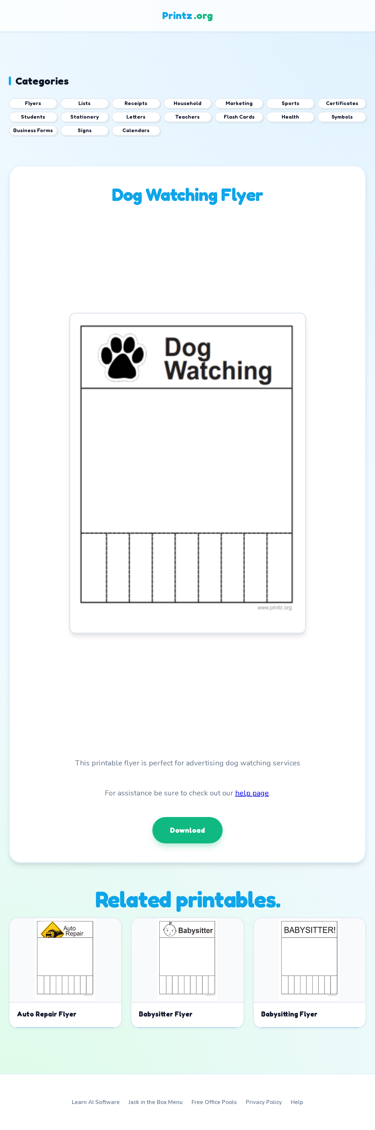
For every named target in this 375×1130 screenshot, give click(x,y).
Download (187, 830)
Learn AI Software (96, 1102)
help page (252, 793)
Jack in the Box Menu (156, 1102)
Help (297, 1102)
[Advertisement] (187, 261)
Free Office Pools (214, 1102)
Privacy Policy (264, 1102)
